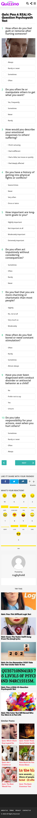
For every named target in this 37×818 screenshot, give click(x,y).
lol (23, 529)
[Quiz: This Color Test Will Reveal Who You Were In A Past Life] (18, 701)
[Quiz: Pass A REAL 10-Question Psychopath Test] (18, 676)
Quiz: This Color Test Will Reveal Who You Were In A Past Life (17, 713)
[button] (27, 3)
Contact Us (27, 810)
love (14, 529)
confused (14, 510)
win (18, 548)
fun (32, 510)
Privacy (18, 810)
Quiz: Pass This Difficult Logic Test (16, 614)
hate (4, 510)
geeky (5, 529)
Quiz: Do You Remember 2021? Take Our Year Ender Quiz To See (17, 663)
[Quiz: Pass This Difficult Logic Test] (18, 602)
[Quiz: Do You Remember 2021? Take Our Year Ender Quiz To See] (18, 651)
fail (24, 510)
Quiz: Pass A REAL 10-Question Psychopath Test (14, 688)
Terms (11, 810)
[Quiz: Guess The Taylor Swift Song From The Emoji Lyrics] (18, 626)
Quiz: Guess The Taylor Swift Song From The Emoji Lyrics (16, 637)
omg (32, 529)
